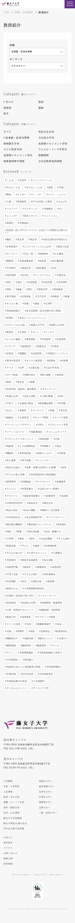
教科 (21, 538)
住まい (9, 410)
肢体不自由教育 (29, 560)
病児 (23, 581)
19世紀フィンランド (57, 353)
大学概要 (8, 781)
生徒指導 (61, 339)
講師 (41, 107)
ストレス (11, 488)
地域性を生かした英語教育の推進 (23, 667)
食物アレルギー (44, 453)
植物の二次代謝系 (50, 510)
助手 (6, 113)
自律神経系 (51, 545)
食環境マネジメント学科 (52, 143)
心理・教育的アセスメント (20, 610)
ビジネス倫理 (13, 339)
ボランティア (49, 389)
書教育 (9, 261)
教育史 (9, 332)
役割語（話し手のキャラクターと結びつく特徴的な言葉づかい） (36, 231)
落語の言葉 (63, 246)
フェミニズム (50, 216)
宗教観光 (48, 208)
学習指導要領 (53, 667)
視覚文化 (41, 346)
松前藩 (64, 360)
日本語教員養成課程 (50, 161)
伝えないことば (34, 187)
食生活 (20, 382)
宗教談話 (24, 223)
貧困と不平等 (37, 325)
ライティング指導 (45, 617)
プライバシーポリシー (21, 875)
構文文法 (48, 503)
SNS (28, 624)
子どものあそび (14, 553)
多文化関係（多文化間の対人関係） (44, 310)
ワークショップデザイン (19, 424)
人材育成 (24, 417)
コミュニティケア (57, 431)
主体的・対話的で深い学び (20, 595)
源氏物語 (41, 268)
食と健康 (11, 460)
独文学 (33, 239)
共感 (60, 187)
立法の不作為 (52, 367)
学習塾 (62, 403)
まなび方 (62, 201)
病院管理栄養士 (31, 496)
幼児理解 (11, 581)
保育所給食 (25, 453)
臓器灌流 (41, 645)
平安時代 (11, 268)
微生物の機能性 (14, 524)
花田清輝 (11, 275)
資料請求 (8, 842)
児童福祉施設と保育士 (50, 652)
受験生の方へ (46, 781)
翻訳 (8, 239)
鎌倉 (19, 289)
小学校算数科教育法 (33, 588)
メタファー (12, 208)
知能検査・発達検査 (49, 610)
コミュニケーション (42, 180)
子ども (25, 545)
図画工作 (11, 617)
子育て (9, 403)
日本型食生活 (13, 517)
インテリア (38, 410)
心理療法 (57, 553)
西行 (29, 289)
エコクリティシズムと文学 (37, 246)
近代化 (25, 275)
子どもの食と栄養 (15, 474)
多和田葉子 (12, 246)
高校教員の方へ (47, 786)
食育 (63, 467)
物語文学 (26, 268)
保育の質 (37, 581)
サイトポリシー (56, 875)
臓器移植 (11, 645)
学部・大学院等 (24, 12)
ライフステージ (56, 517)
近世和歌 (26, 296)
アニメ (9, 652)
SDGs (40, 424)
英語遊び (28, 659)
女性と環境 (29, 396)
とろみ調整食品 (27, 446)
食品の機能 (29, 510)
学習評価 (11, 674)
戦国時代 (43, 253)
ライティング (30, 208)
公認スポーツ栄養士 (49, 488)
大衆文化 (61, 275)
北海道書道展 (26, 261)
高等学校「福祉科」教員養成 (21, 389)
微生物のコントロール (39, 524)
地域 (8, 531)
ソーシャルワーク (15, 431)
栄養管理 (50, 496)
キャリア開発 (41, 417)
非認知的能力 (13, 310)
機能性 (9, 453)
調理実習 (11, 481)
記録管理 (37, 353)
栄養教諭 (26, 481)
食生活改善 (33, 531)
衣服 (51, 410)
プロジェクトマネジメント (20, 439)
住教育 (22, 410)
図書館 (22, 353)
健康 (36, 545)
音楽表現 (11, 602)
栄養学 (20, 631)
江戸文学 (41, 296)
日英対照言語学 (14, 503)
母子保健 (26, 460)
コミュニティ (43, 460)
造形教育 (26, 617)
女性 (60, 396)
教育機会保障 (46, 403)
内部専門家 (12, 567)
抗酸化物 (28, 638)
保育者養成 (49, 574)
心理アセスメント (37, 553)
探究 (32, 538)
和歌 (8, 289)
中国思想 (32, 282)
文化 (54, 268)
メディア (11, 346)
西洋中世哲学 (13, 360)
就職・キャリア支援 (13, 802)
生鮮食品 (45, 631)
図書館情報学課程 (14, 161)
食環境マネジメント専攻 (17, 155)
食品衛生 (61, 524)
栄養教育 (61, 481)
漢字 (8, 282)
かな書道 (58, 253)
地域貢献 (44, 439)
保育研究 (56, 567)
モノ (60, 208)
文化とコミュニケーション (33, 318)
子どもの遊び (30, 574)
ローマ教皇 (12, 375)
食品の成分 (12, 510)
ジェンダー (12, 216)
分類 (8, 631)
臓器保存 (26, 645)
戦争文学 (43, 289)
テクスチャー (43, 481)
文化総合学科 (46, 137)
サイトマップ (40, 875)
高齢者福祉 (36, 431)
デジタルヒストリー (16, 688)
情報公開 (8, 858)
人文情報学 (38, 681)
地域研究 (26, 346)
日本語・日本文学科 (17, 137)
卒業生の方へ (46, 796)
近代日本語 (27, 674)
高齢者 (9, 446)
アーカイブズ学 (40, 688)
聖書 (67, 296)
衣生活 (63, 410)
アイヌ (9, 367)
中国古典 (47, 282)
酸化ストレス (46, 638)
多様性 (9, 318)
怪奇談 (55, 296)
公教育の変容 (26, 403)
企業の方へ (44, 807)
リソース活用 (13, 624)
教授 (41, 102)
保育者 (50, 581)
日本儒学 (62, 282)
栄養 (32, 382)
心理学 (48, 303)
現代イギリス (30, 216)
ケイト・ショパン (57, 194)
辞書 (26, 303)
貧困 (50, 187)
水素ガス (63, 638)
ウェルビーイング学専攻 (52, 149)
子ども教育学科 (12, 149)
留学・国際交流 (11, 807)
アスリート (12, 496)
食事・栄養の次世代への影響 (41, 467)
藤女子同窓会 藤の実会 (15, 823)
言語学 (22, 180)
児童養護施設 (26, 652)
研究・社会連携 (11, 812)
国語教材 (58, 289)
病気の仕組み (13, 467)
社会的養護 (46, 538)
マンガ (55, 645)
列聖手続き (29, 375)
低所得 (59, 375)
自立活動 (48, 560)
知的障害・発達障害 (51, 602)
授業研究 (41, 567)
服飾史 (9, 417)
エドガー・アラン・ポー (29, 194)
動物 (8, 194)
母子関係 (11, 296)
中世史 (55, 346)
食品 (58, 446)
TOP (6, 12)
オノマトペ (12, 253)
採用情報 (8, 863)
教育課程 (30, 339)
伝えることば (13, 187)
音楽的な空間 (28, 602)
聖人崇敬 (46, 375)
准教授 (7, 107)
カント (35, 332)
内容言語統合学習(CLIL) (54, 239)
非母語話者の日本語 (16, 681)
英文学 (20, 239)
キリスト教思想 (34, 360)
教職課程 (43, 155)
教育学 (27, 567)
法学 (21, 367)
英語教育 (21, 201)
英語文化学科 (46, 131)
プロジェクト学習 (58, 424)
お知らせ (8, 837)
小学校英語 (12, 659)
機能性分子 (12, 638)
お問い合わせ (10, 853)
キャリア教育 (61, 417)
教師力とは (12, 588)
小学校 (9, 538)
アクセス (8, 847)
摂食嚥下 (46, 446)
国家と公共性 (57, 325)
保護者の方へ (46, 802)
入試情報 (8, 791)
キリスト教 (12, 303)
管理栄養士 (27, 488)
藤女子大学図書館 (12, 818)
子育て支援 (12, 574)
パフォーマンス (47, 595)
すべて (9, 102)
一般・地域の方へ (48, 812)
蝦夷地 (51, 360)
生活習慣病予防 (34, 517)
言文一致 (28, 253)
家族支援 (11, 545)
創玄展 (42, 261)
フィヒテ (49, 332)
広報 (57, 439)
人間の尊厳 (47, 396)
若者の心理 (12, 396)
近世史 (9, 353)
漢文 (19, 282)
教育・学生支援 (11, 796)
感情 (36, 303)
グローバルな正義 (15, 325)
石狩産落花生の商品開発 (43, 474)
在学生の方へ (46, 791)
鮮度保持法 (61, 631)
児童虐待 (11, 560)
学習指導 (46, 339)
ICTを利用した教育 (42, 201)
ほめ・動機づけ (53, 531)
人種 (8, 201)
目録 (58, 624)
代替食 (62, 453)
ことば (9, 180)
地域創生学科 (11, 143)
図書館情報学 (43, 624)
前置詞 (9, 223)
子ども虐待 (64, 538)
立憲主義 (34, 367)
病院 (32, 631)
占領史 (22, 332)
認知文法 (33, 503)
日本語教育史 (46, 674)
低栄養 (64, 496)
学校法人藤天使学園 (13, 828)
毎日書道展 (57, 261)
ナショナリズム (42, 275)
